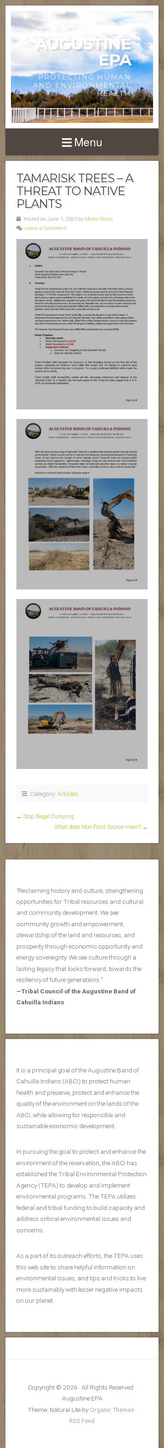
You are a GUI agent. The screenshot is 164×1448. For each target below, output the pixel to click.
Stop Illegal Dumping (48, 816)
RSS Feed (82, 1420)
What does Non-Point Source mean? (98, 827)
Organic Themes (112, 1409)
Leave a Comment (46, 228)
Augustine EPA (83, 51)
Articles (67, 793)
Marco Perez (99, 219)
